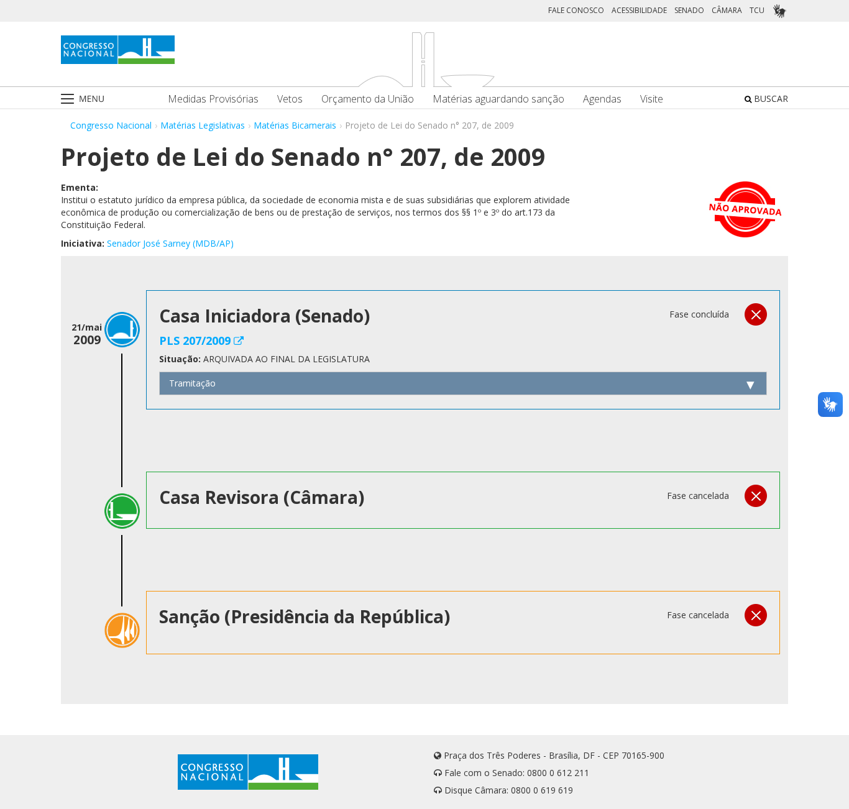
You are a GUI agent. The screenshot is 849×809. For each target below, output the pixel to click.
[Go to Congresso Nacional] (118, 49)
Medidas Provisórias (213, 99)
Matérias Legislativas (202, 125)
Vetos (290, 99)
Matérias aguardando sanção (498, 99)
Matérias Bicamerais (295, 125)
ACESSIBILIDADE (639, 10)
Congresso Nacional (111, 125)
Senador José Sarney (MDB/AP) (170, 243)
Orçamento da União (367, 99)
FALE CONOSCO (576, 10)
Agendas (602, 99)
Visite (651, 99)
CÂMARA (727, 10)
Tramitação (192, 383)
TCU (757, 10)
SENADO (689, 10)
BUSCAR (769, 98)
